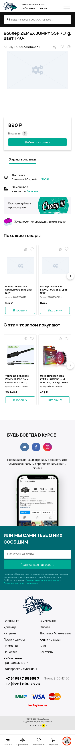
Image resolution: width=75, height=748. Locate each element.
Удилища (10, 627)
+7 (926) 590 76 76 (23, 683)
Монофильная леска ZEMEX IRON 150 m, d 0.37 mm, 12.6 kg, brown (54, 379)
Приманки (11, 646)
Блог (43, 646)
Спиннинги (11, 621)
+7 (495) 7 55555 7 (22, 678)
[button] (4, 276)
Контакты (46, 652)
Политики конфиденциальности (42, 580)
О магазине (48, 621)
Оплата (45, 627)
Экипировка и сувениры (20, 669)
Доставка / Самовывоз (55, 633)
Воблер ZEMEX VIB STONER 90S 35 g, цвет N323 (18, 290)
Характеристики (22, 159)
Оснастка (10, 652)
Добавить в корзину (37, 142)
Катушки (10, 633)
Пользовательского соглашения (21, 583)
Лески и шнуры (14, 640)
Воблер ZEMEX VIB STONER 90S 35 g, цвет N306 (53, 290)
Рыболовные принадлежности (16, 660)
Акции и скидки (50, 640)
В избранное (61, 47)
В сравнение (68, 46)
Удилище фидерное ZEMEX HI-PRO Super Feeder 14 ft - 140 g (17, 379)
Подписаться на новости (37, 565)
